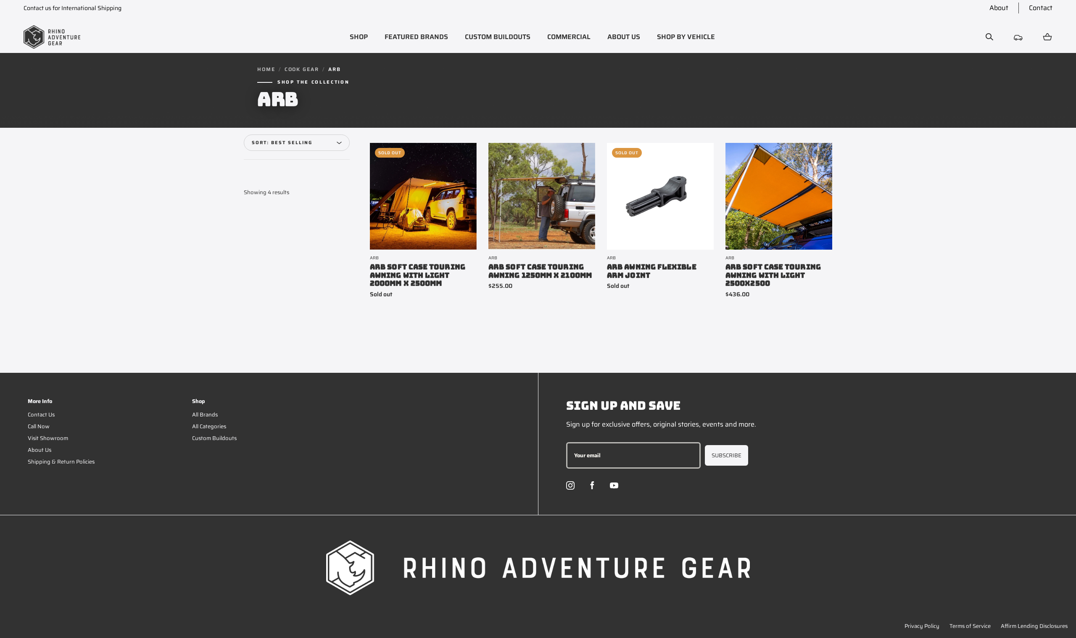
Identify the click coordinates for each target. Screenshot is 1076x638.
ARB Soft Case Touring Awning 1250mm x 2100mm (540, 271)
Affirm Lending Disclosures (1034, 626)
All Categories (209, 426)
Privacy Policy (922, 626)
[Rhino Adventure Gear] (52, 37)
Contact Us (41, 414)
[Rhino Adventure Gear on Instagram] (570, 485)
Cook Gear (302, 69)
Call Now (39, 426)
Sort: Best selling (282, 142)
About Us (39, 450)
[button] (359, 37)
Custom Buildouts (214, 438)
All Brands (205, 414)
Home (266, 69)
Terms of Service (970, 626)
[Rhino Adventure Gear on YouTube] (614, 485)
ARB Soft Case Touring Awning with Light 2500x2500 (773, 275)
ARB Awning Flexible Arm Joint (651, 271)
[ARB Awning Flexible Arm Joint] (660, 196)
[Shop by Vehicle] (1018, 37)
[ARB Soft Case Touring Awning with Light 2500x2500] (778, 196)
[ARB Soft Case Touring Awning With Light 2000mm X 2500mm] (423, 196)
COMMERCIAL (569, 37)
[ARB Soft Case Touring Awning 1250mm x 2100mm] (541, 196)
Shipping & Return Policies (61, 461)
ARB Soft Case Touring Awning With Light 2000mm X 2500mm (417, 275)
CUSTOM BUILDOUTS (497, 37)
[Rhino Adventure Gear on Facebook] (592, 485)
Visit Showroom (48, 438)
